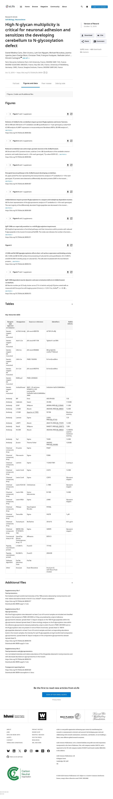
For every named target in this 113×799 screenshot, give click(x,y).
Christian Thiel (34, 55)
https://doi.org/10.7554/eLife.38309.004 (18, 157)
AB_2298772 (60, 426)
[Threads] (42, 752)
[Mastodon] (25, 752)
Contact (10, 740)
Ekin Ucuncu (28, 52)
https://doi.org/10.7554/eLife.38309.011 (18, 237)
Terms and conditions (15, 743)
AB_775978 (59, 423)
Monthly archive (38, 735)
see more (8, 130)
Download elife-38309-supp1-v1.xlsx (17, 604)
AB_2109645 (59, 405)
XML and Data (36, 743)
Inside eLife (36, 732)
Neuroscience (20, 19)
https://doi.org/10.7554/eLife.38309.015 (18, 294)
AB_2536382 (54, 445)
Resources (36, 740)
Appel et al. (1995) (32, 412)
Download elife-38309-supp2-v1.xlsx (17, 643)
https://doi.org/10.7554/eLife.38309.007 (18, 184)
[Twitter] (19, 752)
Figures (30, 83)
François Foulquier (49, 55)
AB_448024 (59, 430)
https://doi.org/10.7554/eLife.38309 (30, 73)
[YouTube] (37, 752)
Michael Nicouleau (57, 52)
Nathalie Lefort (63, 55)
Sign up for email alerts (56, 695)
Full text (16, 83)
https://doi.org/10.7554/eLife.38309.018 (18, 641)
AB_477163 (53, 420)
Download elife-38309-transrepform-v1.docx (19, 672)
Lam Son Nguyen (41, 52)
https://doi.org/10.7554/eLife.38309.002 (18, 133)
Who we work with (13, 735)
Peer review (46, 83)
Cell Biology (9, 19)
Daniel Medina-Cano (13, 52)
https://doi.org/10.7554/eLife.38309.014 (18, 264)
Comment (101, 42)
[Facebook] (48, 752)
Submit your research (99, 7)
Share (87, 41)
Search (82, 7)
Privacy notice (56, 700)
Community (54, 7)
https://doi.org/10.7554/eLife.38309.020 (18, 670)
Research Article (11, 17)
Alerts (87, 7)
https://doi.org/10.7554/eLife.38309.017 (18, 601)
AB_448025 (59, 409)
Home (27, 7)
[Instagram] (31, 752)
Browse (35, 7)
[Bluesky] (8, 752)
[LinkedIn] (14, 752)
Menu (21, 6)
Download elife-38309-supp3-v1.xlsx (17, 662)
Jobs (8, 732)
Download (88, 35)
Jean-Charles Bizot (19, 55)
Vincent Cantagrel (12, 58)
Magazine (44, 7)
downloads (96, 49)
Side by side (60, 83)
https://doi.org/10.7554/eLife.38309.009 (18, 210)
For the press (37, 737)
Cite (101, 35)
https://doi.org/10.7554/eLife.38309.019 (18, 659)
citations (84, 52)
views (84, 49)
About (64, 7)
